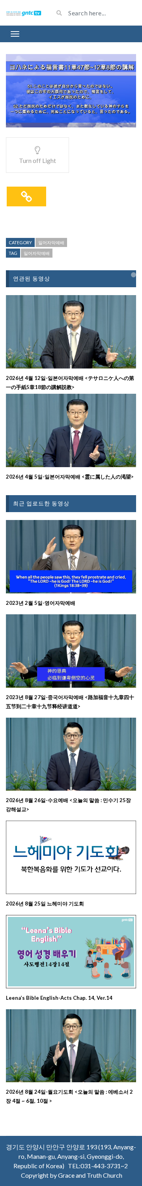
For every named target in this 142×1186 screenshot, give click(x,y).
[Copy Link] (26, 196)
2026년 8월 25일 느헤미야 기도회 (45, 903)
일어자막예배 (51, 242)
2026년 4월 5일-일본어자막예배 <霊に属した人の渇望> (70, 476)
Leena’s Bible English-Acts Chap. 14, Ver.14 (59, 998)
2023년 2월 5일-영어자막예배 (40, 603)
